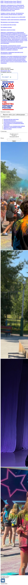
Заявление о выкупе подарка (8, 29)
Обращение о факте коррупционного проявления (13, 19)
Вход (9, 70)
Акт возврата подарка (6, 27)
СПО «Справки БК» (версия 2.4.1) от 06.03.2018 (13, 17)
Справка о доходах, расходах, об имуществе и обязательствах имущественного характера (12, 13)
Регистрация (4, 70)
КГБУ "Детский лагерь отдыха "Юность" (11, 1)
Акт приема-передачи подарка (8, 24)
